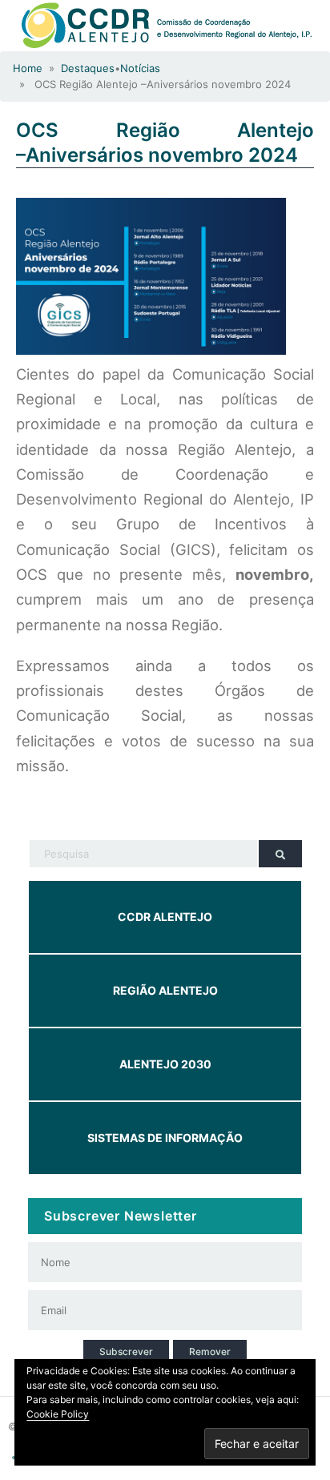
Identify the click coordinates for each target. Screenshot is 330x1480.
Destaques (88, 68)
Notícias (140, 68)
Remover (210, 1351)
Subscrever (126, 1351)
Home (27, 68)
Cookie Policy (57, 1414)
